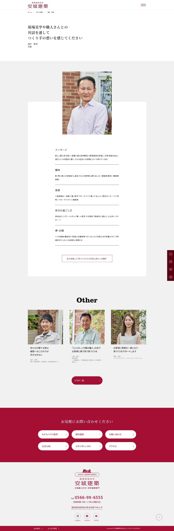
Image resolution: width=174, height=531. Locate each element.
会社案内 (37, 528)
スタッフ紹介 (39, 12)
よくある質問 (52, 528)
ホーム (30, 12)
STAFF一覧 (79, 380)
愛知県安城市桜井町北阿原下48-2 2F (87, 507)
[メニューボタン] (143, 4)
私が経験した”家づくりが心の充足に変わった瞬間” (87, 258)
